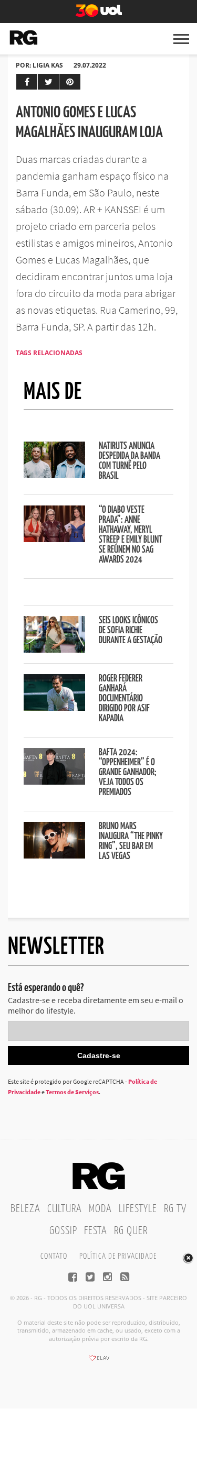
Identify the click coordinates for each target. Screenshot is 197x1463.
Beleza (25, 1209)
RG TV (175, 1209)
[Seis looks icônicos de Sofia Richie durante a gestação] (54, 649)
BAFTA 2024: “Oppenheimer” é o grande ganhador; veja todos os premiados (128, 772)
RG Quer (131, 1231)
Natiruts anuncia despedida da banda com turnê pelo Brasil (129, 461)
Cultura (64, 1209)
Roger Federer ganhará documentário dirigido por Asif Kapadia (124, 698)
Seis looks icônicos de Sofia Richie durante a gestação (130, 630)
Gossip (63, 1231)
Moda (100, 1209)
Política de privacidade (118, 1256)
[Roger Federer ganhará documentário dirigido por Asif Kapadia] (54, 707)
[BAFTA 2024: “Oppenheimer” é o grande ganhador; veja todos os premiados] (54, 781)
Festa (95, 1231)
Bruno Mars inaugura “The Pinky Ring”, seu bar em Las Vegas (131, 841)
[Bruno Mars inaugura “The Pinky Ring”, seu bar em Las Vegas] (54, 855)
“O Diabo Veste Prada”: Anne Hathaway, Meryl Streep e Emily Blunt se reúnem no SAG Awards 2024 (130, 535)
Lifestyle (138, 1209)
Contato (53, 1256)
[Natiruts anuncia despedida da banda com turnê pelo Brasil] (54, 475)
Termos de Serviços (72, 1092)
